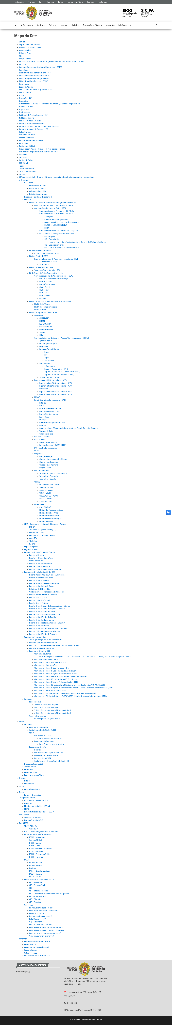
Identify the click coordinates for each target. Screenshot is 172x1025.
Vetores (42, 332)
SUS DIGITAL (23, 163)
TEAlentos (33, 541)
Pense (46, 352)
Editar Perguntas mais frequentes (51, 744)
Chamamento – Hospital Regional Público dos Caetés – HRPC (56, 682)
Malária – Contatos (46, 521)
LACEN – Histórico (35, 863)
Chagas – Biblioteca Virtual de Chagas (53, 459)
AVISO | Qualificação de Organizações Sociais (45, 640)
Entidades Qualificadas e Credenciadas (43, 643)
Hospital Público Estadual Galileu (41, 578)
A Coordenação (49, 366)
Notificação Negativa (26, 118)
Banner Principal (22, 972)
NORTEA (32, 527)
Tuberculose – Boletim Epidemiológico (53, 473)
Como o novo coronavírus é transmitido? (43, 911)
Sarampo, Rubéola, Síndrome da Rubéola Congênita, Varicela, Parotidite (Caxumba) (68, 428)
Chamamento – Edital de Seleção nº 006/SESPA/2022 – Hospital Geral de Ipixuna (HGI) (65, 693)
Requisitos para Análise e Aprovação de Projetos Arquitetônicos (42, 149)
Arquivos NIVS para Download (29, 45)
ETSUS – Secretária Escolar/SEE (41, 848)
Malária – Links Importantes (49, 516)
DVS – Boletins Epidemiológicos (45, 448)
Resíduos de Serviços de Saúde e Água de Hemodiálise (38, 152)
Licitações (28, 803)
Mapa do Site (24, 109)
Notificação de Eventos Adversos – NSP (33, 115)
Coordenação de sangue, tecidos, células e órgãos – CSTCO (40, 67)
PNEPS (46, 228)
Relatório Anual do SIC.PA (43, 736)
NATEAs (32, 544)
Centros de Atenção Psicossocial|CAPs (48, 755)
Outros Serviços (25, 132)
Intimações (91, 2)
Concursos (28, 699)
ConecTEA (33, 538)
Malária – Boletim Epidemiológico (51, 510)
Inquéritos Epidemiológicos (49, 349)
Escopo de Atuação (26, 87)
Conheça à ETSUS (35, 840)
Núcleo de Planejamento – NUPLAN (31, 124)
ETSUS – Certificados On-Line (39, 854)
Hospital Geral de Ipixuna (38, 598)
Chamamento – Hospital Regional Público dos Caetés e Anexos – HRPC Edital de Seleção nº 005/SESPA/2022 (73, 688)
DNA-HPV (42, 298)
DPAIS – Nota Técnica (42, 304)
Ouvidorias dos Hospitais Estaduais (36, 947)
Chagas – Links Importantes (49, 465)
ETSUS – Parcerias (36, 857)
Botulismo (43, 403)
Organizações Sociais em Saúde (35, 637)
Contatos (22, 64)
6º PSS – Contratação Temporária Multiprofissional (52, 713)
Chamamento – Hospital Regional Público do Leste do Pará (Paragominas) (60, 676)
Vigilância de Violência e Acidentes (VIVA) (59, 375)
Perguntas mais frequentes (44, 741)
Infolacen (32, 868)
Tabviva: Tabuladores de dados (50, 377)
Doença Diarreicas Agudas (48, 414)
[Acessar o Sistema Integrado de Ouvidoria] (131, 11)
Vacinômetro (34, 829)
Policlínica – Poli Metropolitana (40, 589)
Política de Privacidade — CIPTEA (31, 140)
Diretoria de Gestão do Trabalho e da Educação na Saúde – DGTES (52, 203)
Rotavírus (42, 425)
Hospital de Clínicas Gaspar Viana (41, 558)
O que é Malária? (45, 507)
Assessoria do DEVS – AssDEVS (30, 47)
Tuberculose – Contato (47, 479)
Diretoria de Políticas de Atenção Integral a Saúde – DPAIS (50, 301)
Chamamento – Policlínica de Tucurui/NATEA (50, 691)
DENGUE (42, 321)
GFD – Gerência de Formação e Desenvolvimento (56, 234)
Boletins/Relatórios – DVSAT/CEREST (52, 445)
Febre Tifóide (44, 417)
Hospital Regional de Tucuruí (39, 600)
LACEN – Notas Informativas (39, 871)
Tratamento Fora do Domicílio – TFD (47, 270)
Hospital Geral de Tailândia (38, 603)
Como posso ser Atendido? (39, 727)
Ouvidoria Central (30, 944)
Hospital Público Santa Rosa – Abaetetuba (44, 614)
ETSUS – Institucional (37, 837)
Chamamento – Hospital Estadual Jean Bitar (50, 662)
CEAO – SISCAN (44, 287)
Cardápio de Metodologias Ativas (56, 219)
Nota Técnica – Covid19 (37, 919)
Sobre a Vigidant (45, 363)
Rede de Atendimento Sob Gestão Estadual (39, 552)
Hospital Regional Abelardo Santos (41, 586)
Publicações (23, 143)
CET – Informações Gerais (38, 891)
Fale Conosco (103, 2)
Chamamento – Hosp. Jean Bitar (45, 665)
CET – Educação (35, 899)
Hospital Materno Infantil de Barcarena (43, 595)
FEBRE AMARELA (45, 324)
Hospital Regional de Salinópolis (40, 564)
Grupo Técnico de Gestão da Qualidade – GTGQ (36, 90)
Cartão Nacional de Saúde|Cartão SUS (42, 730)
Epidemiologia (24, 84)
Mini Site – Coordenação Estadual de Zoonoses (41, 832)
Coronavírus (28, 905)
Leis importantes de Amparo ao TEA (42, 535)
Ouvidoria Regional (30, 950)
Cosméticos (23, 70)
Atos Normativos (25, 50)
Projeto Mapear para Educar (34, 775)
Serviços (31, 2)
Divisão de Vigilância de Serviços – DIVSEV (34, 78)
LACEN (26, 860)
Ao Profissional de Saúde (48, 262)
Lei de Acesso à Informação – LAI (36, 801)
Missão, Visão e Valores (37, 188)
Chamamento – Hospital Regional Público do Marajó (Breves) (55, 674)
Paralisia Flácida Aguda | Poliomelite (52, 423)
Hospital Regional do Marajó (39, 626)
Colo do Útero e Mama (47, 284)
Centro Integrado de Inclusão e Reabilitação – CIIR (47, 592)
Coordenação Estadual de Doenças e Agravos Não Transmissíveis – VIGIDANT (62, 338)
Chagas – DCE (39, 454)
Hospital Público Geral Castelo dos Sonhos (44, 631)
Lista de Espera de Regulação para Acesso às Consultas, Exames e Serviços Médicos (49, 104)
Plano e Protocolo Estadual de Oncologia (53, 279)
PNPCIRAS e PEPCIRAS (27, 138)
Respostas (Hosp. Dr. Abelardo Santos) (38, 197)
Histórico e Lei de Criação (38, 186)
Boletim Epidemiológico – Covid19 (41, 908)
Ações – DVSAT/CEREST (48, 442)
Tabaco (22, 166)
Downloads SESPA (30, 772)
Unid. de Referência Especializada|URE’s (48, 753)
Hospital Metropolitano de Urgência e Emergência (46, 575)
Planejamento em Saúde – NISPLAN (37, 806)
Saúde (41, 2)
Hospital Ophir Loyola (36, 555)
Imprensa (51, 2)
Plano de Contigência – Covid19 (40, 925)
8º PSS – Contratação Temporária (46, 708)
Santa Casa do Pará (36, 561)
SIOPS (26, 809)
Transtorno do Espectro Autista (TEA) (42, 530)
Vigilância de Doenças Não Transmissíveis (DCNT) (62, 372)
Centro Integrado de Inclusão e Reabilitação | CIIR (51, 761)
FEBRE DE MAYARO (45, 327)
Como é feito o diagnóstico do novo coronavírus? (46, 927)
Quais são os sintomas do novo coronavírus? (45, 933)
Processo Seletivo (35, 702)
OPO (30, 888)
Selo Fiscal (23, 157)
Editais (61, 2)
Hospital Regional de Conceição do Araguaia (45, 569)
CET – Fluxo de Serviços (37, 896)
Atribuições (48, 217)
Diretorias (27, 200)
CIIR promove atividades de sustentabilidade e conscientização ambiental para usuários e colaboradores (56, 177)
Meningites (43, 420)
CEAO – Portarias (45, 282)
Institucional (28, 183)
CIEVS (36, 451)
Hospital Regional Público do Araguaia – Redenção (47, 609)
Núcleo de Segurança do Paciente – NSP (33, 129)
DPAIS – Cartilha (40, 310)
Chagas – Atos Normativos (49, 462)
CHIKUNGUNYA (44, 318)
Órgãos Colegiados (31, 547)
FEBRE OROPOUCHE (46, 329)
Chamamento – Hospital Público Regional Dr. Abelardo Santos (56, 671)
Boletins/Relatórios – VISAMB (49, 485)
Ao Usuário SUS (44, 265)
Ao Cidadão (28, 724)
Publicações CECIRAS (27, 146)
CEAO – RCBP (44, 290)
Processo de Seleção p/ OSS (39, 651)
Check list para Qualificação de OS (41, 648)
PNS (45, 355)
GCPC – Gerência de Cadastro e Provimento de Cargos (53, 205)
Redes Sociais (29, 784)
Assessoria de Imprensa (33, 817)
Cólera (41, 406)
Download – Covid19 (36, 913)
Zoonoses (22, 174)
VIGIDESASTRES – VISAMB (48, 496)
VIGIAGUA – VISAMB (46, 487)
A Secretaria (20, 2)
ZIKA (41, 335)
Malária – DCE (39, 504)
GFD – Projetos (49, 236)
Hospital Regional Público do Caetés (42, 612)
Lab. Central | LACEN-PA (42, 758)
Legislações (23, 101)
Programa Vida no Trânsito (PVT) (56, 369)
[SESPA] (15, 25)
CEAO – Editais (44, 296)
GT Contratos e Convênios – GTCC (46, 253)
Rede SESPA (23, 823)
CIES (21, 56)
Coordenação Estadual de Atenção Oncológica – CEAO (53, 276)
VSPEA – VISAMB (45, 502)
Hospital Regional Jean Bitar (39, 581)
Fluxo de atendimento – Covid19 (40, 916)
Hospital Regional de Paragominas (41, 620)
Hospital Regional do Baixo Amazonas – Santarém (47, 623)
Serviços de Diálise (26, 160)
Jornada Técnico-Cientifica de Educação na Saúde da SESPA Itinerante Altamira (77, 242)
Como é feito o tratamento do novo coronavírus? (46, 930)
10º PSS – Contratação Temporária (46, 705)
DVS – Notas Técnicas (42, 437)
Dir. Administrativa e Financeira (40, 251)
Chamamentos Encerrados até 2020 (47, 660)
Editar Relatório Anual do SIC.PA (50, 739)
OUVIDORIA (23, 939)
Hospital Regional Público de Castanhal (43, 634)
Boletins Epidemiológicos (48, 344)
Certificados (28, 769)
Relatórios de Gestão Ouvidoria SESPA (37, 956)
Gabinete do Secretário (37, 191)
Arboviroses (38, 315)
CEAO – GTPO (44, 293)
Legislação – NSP (25, 98)
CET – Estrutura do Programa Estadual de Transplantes (49, 894)
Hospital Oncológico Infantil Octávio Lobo (44, 583)
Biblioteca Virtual (25, 53)
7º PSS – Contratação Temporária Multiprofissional (52, 710)
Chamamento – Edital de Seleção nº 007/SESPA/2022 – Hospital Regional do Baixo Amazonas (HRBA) (70, 696)
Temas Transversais (26, 169)
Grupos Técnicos (25, 93)
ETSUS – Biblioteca (36, 851)
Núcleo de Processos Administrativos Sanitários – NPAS (39, 126)
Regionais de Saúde (31, 550)
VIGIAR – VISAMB (45, 493)
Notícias (27, 781)
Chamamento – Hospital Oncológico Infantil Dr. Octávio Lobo (55, 679)
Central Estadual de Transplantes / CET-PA (39, 880)
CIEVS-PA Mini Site (31, 826)
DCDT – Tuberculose (41, 471)
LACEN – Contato (35, 877)
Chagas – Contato (45, 468)
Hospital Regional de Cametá (39, 566)
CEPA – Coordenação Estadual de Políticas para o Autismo (45, 524)
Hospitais (37, 750)
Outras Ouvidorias (30, 953)
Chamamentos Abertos (42, 654)
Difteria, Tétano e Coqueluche (50, 408)
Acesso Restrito (30, 767)
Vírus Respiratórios (46, 434)
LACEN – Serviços (35, 865)
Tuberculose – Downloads (48, 476)
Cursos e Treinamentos (37, 716)
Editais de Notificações (32, 795)
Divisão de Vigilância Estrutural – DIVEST (33, 81)
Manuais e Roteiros (26, 107)
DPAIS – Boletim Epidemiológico (45, 307)
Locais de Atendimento (37, 747)
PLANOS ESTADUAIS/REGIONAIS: (55, 225)
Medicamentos (24, 112)
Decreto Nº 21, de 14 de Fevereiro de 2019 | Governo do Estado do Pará (54, 645)
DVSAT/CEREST (40, 440)
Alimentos (23, 42)
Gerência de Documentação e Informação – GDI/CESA (58, 231)
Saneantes (23, 155)
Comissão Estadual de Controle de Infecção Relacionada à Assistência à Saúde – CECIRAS (51, 61)
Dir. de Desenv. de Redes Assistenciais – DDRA (46, 273)
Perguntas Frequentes (27, 135)
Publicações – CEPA (36, 533)
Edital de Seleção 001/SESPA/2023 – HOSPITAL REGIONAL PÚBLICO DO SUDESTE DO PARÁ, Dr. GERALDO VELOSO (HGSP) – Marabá (85, 657)
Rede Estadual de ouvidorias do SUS (37, 942)
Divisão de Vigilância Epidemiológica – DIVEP (50, 400)
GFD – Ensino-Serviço (52, 239)
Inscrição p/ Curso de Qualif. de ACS (47, 719)
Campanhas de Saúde (32, 789)
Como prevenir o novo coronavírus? (41, 936)
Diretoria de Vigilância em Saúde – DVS (43, 313)
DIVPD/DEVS (43, 389)
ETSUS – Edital (34, 846)
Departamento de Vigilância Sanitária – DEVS (35, 73)
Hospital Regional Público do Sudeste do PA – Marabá (48, 629)
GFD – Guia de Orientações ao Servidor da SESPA (61, 248)
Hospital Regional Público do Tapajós (42, 617)
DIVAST (37, 397)
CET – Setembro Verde (37, 885)
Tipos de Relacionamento (28, 172)
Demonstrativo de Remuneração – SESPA (39, 812)
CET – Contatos (35, 902)
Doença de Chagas (46, 456)
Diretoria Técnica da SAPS (38, 256)
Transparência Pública (75, 2)
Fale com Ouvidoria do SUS (33, 820)
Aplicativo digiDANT (46, 341)
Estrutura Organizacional (38, 194)
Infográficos (43, 346)
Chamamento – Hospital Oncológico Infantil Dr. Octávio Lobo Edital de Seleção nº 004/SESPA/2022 (69, 685)
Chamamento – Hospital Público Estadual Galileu (51, 668)
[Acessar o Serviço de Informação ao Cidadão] (149, 11)
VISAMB (37, 482)
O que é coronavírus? (36, 922)
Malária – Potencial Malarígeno (50, 519)
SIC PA (31, 733)
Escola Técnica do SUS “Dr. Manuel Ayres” (39, 834)
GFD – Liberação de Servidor (54, 245)
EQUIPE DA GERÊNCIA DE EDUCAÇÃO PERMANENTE (62, 222)
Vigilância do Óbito (46, 431)
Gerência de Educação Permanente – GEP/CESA (56, 211)
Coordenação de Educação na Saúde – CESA (50, 208)
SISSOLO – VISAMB (46, 490)
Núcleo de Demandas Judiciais (30, 121)
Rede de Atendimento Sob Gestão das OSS (39, 572)
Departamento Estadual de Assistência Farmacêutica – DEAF (56, 259)
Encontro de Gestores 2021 (34, 764)
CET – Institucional (36, 882)
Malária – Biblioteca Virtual (48, 513)
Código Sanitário (25, 59)
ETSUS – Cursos (35, 843)
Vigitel (46, 358)
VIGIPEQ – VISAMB (45, 499)
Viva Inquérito (49, 361)
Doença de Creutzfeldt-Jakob (49, 411)
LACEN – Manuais (35, 874)
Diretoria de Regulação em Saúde (41, 267)
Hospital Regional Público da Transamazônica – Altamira (49, 606)
